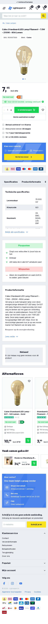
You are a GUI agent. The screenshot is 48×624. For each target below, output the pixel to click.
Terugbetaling (7, 552)
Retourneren (7, 545)
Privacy (28, 592)
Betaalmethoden (9, 549)
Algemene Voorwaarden (12, 592)
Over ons (6, 556)
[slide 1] (23, 79)
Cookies (37, 592)
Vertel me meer (22, 157)
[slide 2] (25, 79)
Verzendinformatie (9, 542)
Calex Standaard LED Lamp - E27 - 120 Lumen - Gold (17, 412)
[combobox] (21, 15)
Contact (5, 538)
